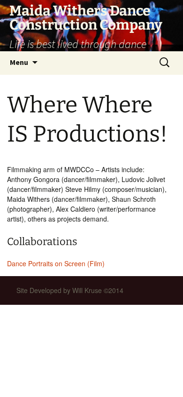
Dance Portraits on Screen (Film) (56, 263)
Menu (19, 62)
